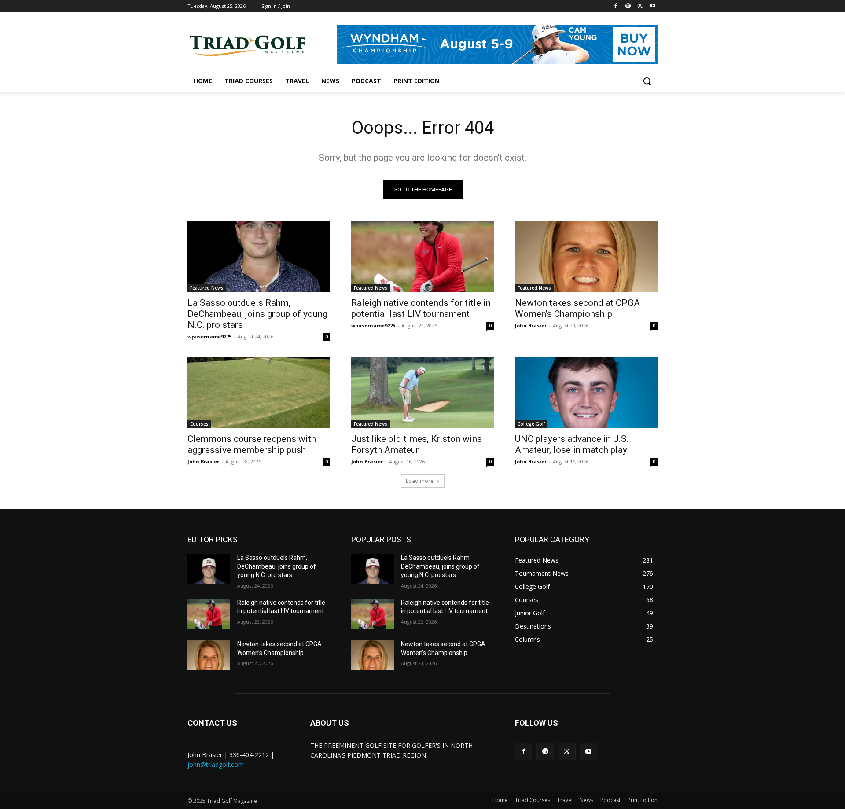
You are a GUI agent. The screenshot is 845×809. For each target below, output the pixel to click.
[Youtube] (652, 6)
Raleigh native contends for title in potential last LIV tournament (421, 308)
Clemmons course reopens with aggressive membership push (251, 444)
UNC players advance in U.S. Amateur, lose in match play (572, 444)
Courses (199, 424)
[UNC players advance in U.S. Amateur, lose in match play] (586, 392)
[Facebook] (616, 6)
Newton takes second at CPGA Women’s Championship (577, 308)
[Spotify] (628, 6)
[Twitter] (640, 6)
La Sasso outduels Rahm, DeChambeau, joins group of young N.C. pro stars (257, 314)
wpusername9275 (209, 336)
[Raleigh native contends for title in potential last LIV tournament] (422, 256)
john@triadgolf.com (215, 764)
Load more (420, 481)
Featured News (207, 288)
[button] (647, 81)
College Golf (531, 424)
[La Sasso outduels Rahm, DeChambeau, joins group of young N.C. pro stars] (258, 256)
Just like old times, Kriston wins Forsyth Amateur (416, 444)
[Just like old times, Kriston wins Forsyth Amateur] (422, 392)
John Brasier (531, 325)
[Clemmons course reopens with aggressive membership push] (258, 392)
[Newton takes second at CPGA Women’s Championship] (586, 256)
